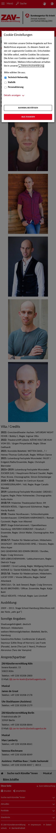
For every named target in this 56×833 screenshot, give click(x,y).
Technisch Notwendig (18, 77)
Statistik (11, 82)
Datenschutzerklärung (32, 66)
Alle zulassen (28, 117)
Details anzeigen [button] (12, 95)
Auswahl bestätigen (28, 108)
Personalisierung (15, 87)
